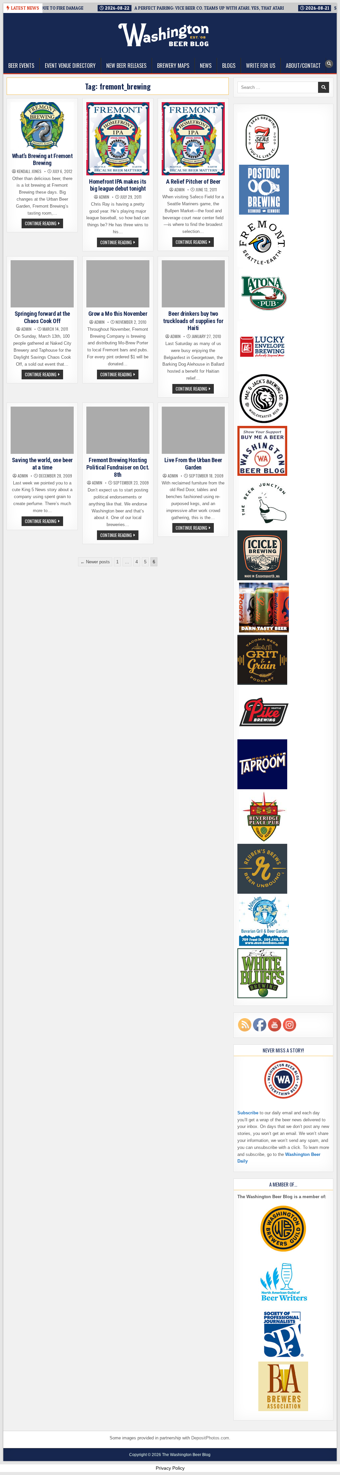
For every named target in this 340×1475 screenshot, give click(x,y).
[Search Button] (329, 64)
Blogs (228, 66)
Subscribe (247, 1112)
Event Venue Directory (70, 66)
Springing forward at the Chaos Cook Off (42, 317)
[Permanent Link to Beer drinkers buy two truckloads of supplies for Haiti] (193, 284)
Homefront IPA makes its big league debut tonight (117, 185)
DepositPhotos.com (210, 1437)
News (206, 66)
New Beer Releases (126, 66)
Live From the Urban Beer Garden (193, 464)
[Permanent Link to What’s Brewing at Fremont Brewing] (42, 126)
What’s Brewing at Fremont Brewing (42, 159)
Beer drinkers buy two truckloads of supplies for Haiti (193, 320)
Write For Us (260, 66)
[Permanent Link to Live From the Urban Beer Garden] (193, 430)
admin (104, 197)
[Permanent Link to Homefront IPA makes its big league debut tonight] (117, 138)
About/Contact (303, 66)
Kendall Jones (29, 171)
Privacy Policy (170, 1468)
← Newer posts (95, 561)
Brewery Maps (173, 66)
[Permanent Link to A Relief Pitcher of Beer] (193, 138)
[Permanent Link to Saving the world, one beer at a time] (42, 430)
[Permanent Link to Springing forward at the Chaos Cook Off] (42, 284)
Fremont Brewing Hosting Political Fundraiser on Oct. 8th (117, 467)
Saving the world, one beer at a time (42, 464)
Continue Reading (44, 224)
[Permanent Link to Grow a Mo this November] (117, 284)
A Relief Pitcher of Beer (193, 181)
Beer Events (21, 66)
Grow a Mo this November (117, 313)
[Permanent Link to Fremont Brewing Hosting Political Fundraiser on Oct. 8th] (117, 430)
